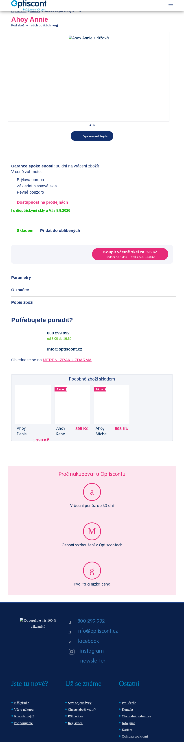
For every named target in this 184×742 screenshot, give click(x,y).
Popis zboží (22, 302)
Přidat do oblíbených (60, 230)
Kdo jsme (128, 723)
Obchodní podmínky (136, 716)
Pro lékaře (129, 703)
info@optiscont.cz (64, 349)
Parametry (21, 277)
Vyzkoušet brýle (95, 136)
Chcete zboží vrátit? (82, 709)
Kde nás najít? (24, 716)
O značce (20, 290)
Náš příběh (21, 703)
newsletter (92, 661)
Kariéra (127, 729)
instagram (92, 651)
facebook (88, 641)
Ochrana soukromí (135, 736)
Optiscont (18, 11)
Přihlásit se (75, 716)
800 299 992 (58, 333)
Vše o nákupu (24, 709)
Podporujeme (23, 723)
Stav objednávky (80, 703)
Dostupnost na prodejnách (42, 202)
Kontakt (127, 709)
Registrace (75, 723)
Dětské (35, 11)
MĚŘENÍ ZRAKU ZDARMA (67, 360)
